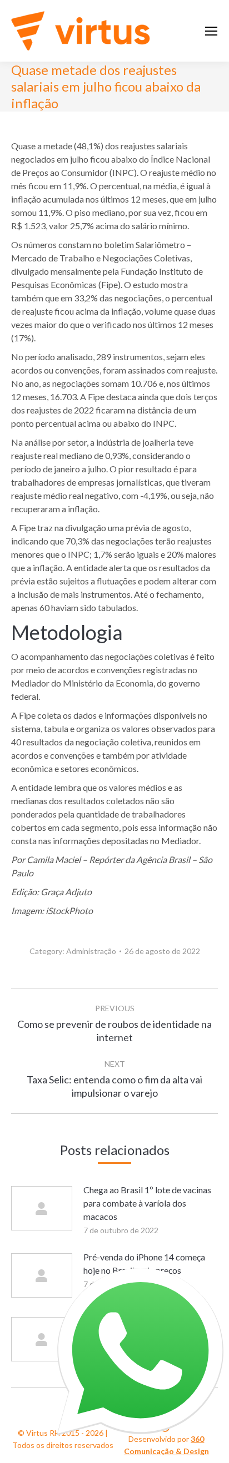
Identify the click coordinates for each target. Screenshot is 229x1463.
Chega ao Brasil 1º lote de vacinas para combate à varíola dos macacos (147, 1203)
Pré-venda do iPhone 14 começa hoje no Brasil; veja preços (144, 1263)
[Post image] (41, 1208)
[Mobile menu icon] (211, 31)
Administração (91, 951)
